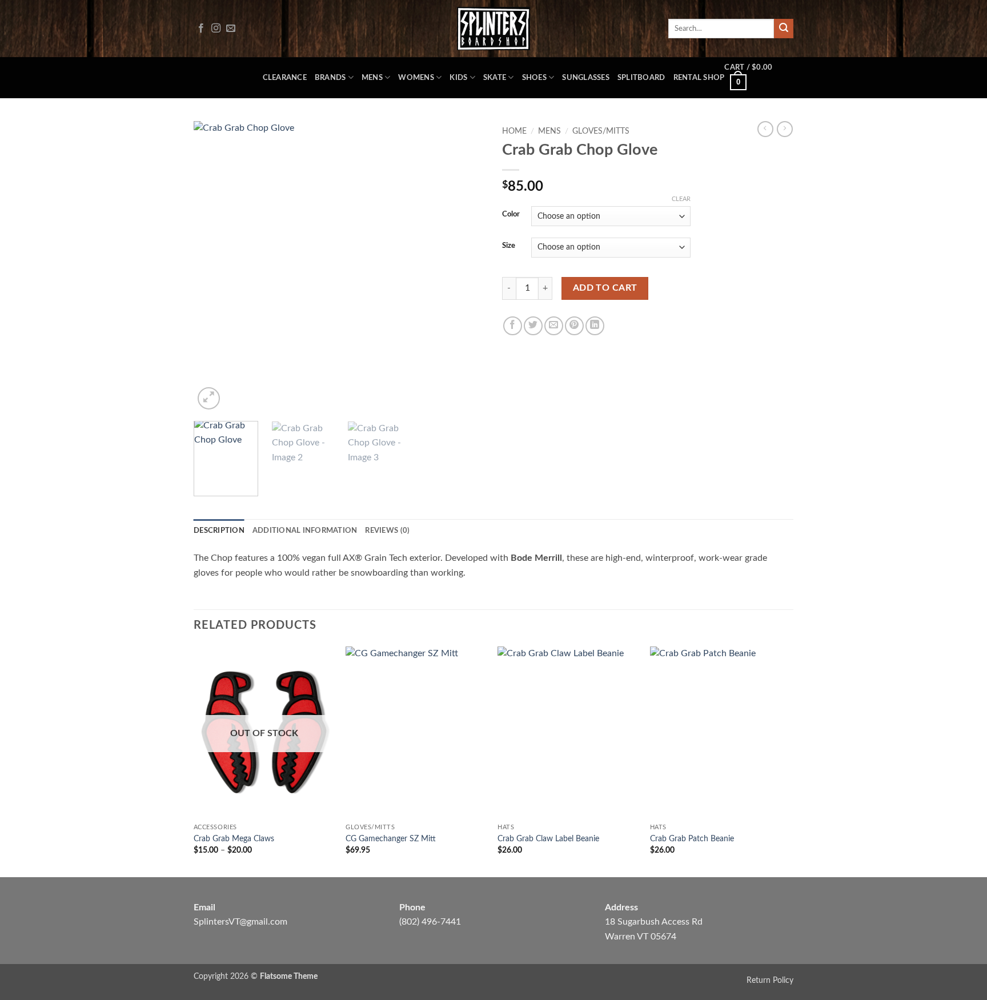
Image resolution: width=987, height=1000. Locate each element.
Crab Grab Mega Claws (234, 838)
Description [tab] (219, 530)
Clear (681, 199)
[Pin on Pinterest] (574, 325)
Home (514, 131)
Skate (494, 77)
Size (508, 246)
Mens (372, 77)
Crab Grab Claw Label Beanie (548, 838)
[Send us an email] (230, 28)
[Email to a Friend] (553, 325)
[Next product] (765, 129)
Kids (458, 77)
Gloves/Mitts (600, 131)
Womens (416, 77)
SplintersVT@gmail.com (240, 921)
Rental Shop (699, 77)
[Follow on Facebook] (201, 28)
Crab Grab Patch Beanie (692, 838)
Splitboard (641, 77)
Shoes (534, 77)
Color (511, 214)
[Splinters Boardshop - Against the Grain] (493, 28)
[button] (758, 77)
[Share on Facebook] (512, 325)
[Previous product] (785, 129)
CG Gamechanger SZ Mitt (391, 838)
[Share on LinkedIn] (594, 325)
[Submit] (783, 28)
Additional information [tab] (305, 530)
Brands (330, 77)
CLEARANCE (285, 77)
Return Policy (770, 980)
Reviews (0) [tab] (387, 530)
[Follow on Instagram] (215, 28)
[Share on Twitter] (533, 325)
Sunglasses (585, 77)
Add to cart (605, 288)
